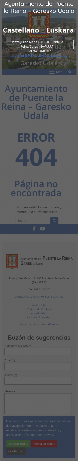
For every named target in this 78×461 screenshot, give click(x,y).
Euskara (60, 30)
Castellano (21, 30)
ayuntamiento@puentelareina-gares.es (39, 55)
